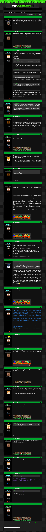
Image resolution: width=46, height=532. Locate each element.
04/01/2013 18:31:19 (16, 438)
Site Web (9, 42)
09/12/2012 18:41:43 (16, 101)
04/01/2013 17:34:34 (16, 307)
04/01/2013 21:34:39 (16, 504)
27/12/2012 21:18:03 (16, 222)
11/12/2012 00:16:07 (16, 153)
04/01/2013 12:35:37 (16, 241)
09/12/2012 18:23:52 (16, 31)
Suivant (40, 14)
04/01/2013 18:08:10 (16, 386)
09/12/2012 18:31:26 (16, 50)
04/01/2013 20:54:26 (16, 488)
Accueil (6, 12)
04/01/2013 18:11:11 (16, 402)
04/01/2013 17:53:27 (16, 334)
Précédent (31, 14)
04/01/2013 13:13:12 (16, 288)
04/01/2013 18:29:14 (16, 421)
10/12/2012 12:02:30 (16, 116)
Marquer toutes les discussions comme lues (9, 529)
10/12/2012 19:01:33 (16, 134)
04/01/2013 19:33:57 (16, 457)
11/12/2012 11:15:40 (16, 168)
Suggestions (10, 12)
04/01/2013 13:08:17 (16, 259)
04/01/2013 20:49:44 (16, 473)
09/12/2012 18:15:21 (16, 17)
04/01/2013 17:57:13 (16, 348)
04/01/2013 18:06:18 (16, 367)
